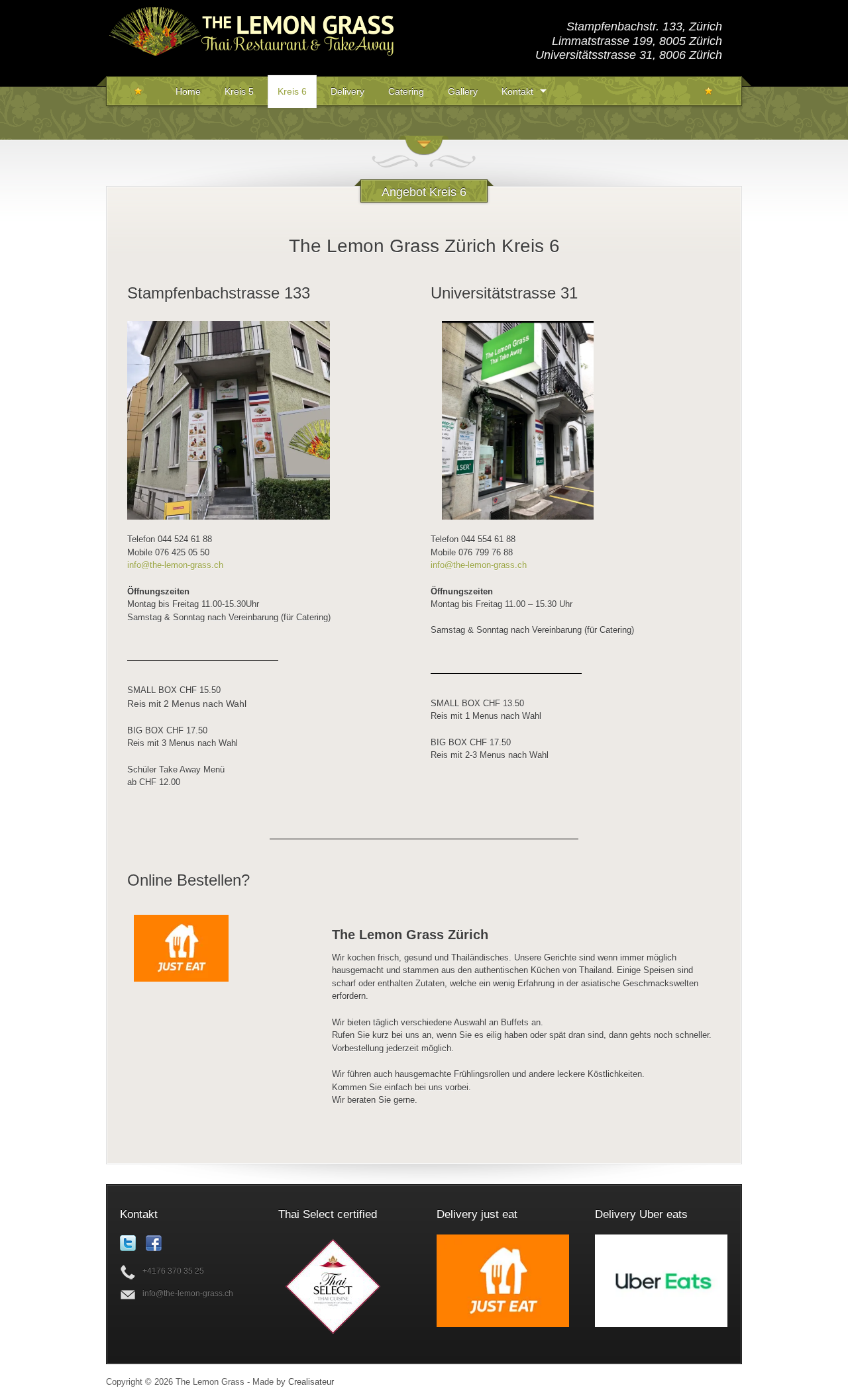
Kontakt (517, 91)
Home (188, 91)
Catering (406, 91)
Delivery (347, 91)
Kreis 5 (239, 91)
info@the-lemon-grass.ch (175, 565)
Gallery (463, 91)
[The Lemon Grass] (252, 71)
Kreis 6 (292, 91)
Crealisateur (311, 1382)
